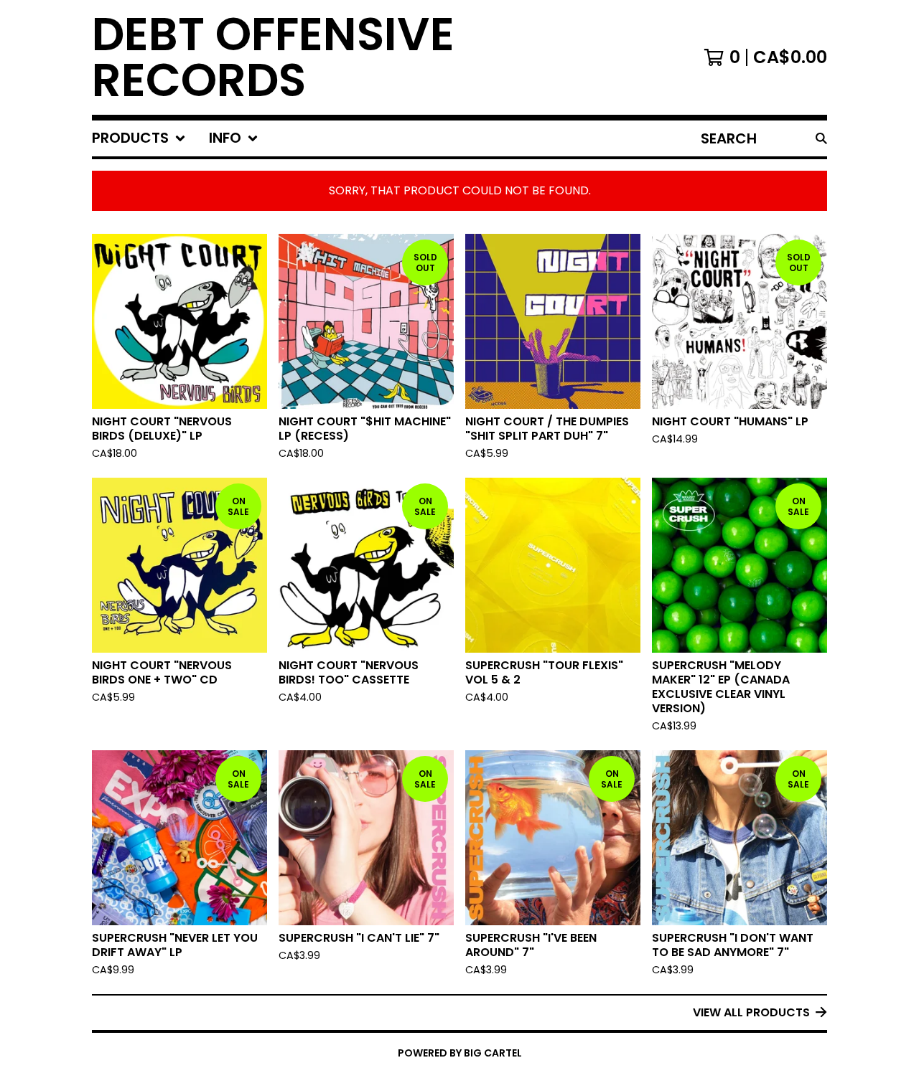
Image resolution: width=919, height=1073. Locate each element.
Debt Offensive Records (273, 57)
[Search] (821, 138)
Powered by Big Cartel (460, 1053)
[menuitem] (139, 138)
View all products (751, 1012)
